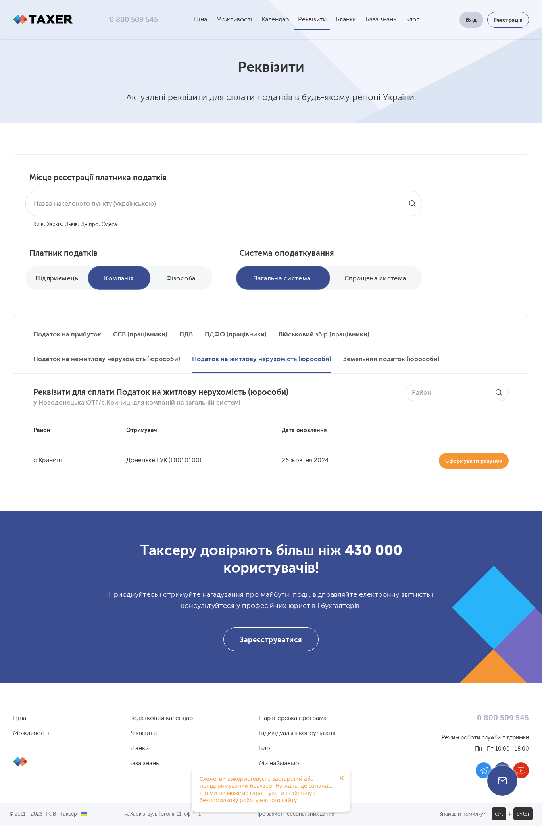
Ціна (200, 20)
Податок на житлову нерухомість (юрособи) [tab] (261, 359)
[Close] (341, 778)
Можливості (234, 20)
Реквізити (312, 20)
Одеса (109, 224)
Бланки (346, 20)
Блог (412, 20)
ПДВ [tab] (186, 335)
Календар (275, 20)
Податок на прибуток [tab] (67, 335)
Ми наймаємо (279, 763)
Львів (71, 224)
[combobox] (223, 203)
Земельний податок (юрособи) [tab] (391, 359)
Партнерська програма (293, 718)
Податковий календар (160, 718)
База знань (380, 20)
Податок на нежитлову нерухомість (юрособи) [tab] (106, 359)
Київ (38, 224)
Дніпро (89, 224)
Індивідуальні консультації (297, 733)
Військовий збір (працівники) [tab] (324, 335)
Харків (54, 224)
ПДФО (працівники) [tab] (236, 335)
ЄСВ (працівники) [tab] (140, 335)
